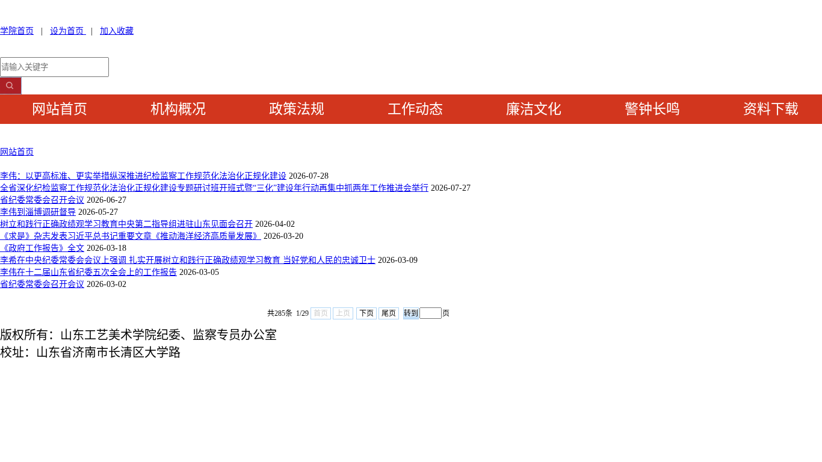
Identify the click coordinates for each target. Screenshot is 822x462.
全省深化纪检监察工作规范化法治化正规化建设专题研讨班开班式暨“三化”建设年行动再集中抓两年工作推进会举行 (214, 187)
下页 (366, 313)
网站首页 (17, 151)
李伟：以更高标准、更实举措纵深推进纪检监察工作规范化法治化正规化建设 (143, 175)
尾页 (389, 313)
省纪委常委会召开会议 (42, 200)
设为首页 (68, 30)
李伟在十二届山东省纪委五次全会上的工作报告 (88, 272)
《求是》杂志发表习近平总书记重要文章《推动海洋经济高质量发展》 (130, 236)
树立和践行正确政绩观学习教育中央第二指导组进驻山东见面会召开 (126, 224)
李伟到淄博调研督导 (38, 212)
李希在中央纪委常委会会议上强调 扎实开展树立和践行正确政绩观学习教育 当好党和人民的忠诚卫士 (187, 260)
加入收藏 (117, 30)
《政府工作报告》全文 (42, 248)
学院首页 (17, 30)
